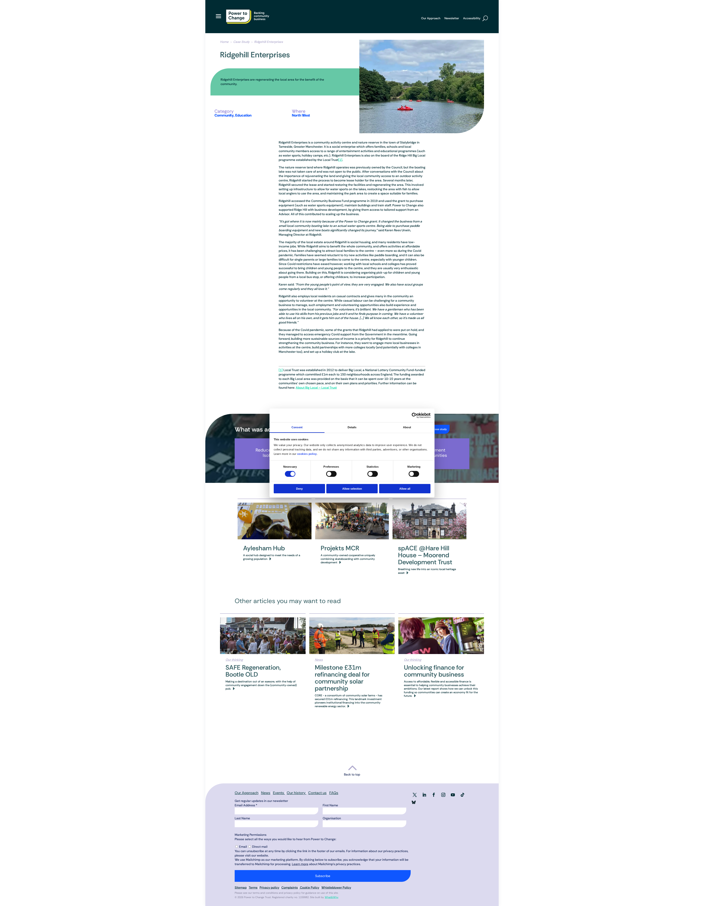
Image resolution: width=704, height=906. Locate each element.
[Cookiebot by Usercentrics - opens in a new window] (414, 415)
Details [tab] (352, 427)
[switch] (331, 474)
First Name (330, 805)
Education (243, 115)
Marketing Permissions (250, 835)
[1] (340, 160)
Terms (253, 887)
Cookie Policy (309, 887)
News (319, 660)
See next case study (434, 429)
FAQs (333, 792)
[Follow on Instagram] (443, 795)
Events (279, 792)
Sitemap (241, 887)
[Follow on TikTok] (462, 795)
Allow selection (352, 488)
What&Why (331, 897)
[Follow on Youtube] (453, 795)
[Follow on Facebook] (434, 795)
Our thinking (234, 660)
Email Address (246, 805)
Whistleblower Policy (336, 887)
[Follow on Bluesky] (414, 803)
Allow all (404, 488)
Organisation (332, 818)
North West (301, 115)
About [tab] (407, 427)
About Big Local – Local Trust (316, 388)
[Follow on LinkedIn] (424, 795)
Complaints (289, 887)
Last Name (242, 818)
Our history (296, 792)
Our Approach (430, 18)
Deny (299, 488)
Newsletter (451, 18)
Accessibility (472, 18)
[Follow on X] (415, 795)
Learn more (300, 864)
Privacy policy (269, 887)
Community (224, 115)
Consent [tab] (297, 427)
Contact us (317, 792)
